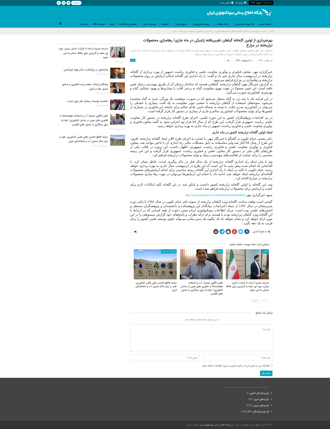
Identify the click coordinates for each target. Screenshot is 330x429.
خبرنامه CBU (99, 24)
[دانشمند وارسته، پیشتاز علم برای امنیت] (117, 104)
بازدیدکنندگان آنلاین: (258, 393)
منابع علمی (181, 24)
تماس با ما (225, 3)
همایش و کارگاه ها (128, 24)
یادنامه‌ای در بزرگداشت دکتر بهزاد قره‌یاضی (86, 70)
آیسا (112, 24)
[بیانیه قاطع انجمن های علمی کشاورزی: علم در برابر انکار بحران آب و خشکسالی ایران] (155, 264)
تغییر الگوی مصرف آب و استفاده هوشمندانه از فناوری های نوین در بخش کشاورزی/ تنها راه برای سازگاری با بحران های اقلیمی (84, 120)
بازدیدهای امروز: (261, 399)
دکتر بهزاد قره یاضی (245, 24)
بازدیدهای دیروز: (260, 405)
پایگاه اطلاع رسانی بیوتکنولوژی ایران (214, 424)
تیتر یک (165, 251)
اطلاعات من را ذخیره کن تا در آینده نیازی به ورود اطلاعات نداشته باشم (235, 366)
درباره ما (239, 3)
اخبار (132, 60)
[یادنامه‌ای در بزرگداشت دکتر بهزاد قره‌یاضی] (117, 73)
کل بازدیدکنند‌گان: (260, 412)
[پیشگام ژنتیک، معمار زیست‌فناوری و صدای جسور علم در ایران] (117, 87)
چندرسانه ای (150, 24)
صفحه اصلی (265, 24)
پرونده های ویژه (201, 24)
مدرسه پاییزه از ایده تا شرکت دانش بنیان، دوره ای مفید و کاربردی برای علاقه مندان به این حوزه (83, 53)
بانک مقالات (222, 24)
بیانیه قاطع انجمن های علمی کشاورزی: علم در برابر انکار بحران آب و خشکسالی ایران (83, 139)
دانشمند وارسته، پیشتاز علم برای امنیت (87, 101)
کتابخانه (165, 24)
